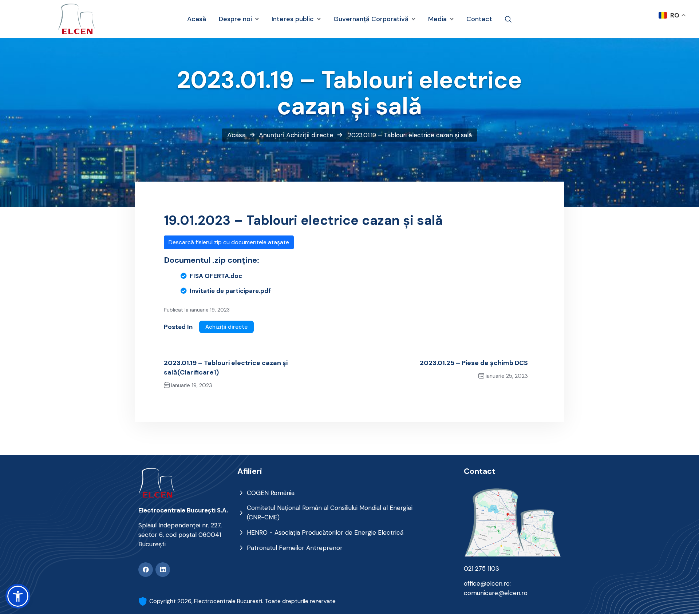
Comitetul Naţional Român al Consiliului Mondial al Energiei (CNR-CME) (329, 512)
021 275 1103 (481, 569)
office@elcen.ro (487, 583)
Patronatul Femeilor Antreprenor (295, 548)
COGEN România (271, 493)
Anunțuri (271, 135)
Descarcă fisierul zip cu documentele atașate (229, 242)
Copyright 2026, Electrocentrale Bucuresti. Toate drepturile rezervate (242, 601)
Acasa (236, 135)
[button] (17, 596)
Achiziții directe (309, 135)
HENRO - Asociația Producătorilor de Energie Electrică (325, 532)
